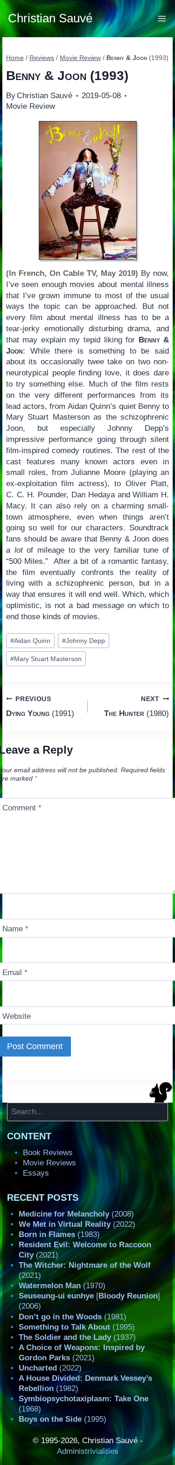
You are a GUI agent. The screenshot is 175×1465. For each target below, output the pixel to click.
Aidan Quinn (30, 640)
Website (16, 1016)
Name (15, 928)
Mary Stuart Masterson (46, 659)
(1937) (77, 1337)
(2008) (76, 1214)
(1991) (40, 707)
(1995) (77, 1327)
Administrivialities (88, 1451)
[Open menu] (162, 18)
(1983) (59, 1234)
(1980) (136, 707)
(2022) (77, 1224)
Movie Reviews (49, 1162)
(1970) (62, 1285)
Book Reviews (48, 1152)
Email (15, 972)
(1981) (72, 1316)
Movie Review (30, 106)
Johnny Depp (83, 640)
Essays (36, 1173)
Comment (22, 807)
